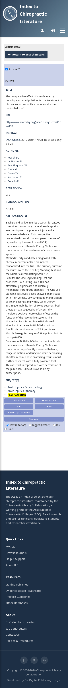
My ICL (10, 546)
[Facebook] (24, 660)
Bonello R (13, 181)
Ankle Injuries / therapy (21, 391)
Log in (57, 680)
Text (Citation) (17, 425)
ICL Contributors (16, 628)
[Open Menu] (62, 30)
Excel (10, 429)
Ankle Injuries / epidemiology (25, 387)
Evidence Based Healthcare (23, 590)
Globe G (12, 169)
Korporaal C (15, 177)
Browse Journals (16, 553)
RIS (57, 425)
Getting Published (17, 584)
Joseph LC (13, 157)
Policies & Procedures (19, 640)
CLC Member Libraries (20, 622)
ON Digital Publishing (37, 680)
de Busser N (15, 161)
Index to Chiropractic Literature (33, 14)
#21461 (9, 80)
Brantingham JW (17, 165)
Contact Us (13, 634)
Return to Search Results (28, 54)
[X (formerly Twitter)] (34, 660)
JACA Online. (13, 139)
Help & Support (15, 559)
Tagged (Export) (40, 425)
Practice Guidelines (18, 596)
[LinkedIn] (44, 660)
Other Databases (17, 603)
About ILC (12, 565)
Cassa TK (13, 173)
